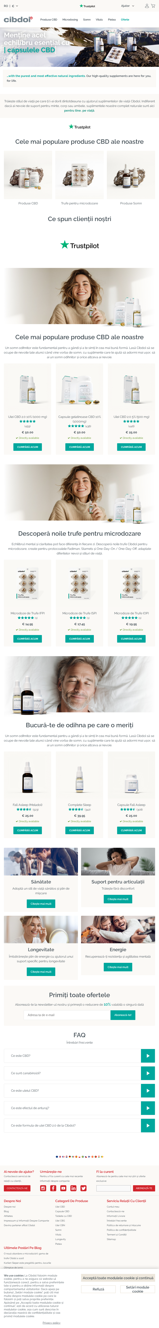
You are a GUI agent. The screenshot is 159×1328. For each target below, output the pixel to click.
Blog (6, 1211)
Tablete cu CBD (63, 1216)
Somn (58, 1230)
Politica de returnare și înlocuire (124, 1225)
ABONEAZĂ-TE (144, 1188)
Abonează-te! (122, 1014)
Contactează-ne (115, 1211)
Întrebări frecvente (117, 1220)
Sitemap (111, 1239)
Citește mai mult (41, 903)
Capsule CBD (62, 1211)
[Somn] (131, 175)
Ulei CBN (60, 1225)
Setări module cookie (137, 1289)
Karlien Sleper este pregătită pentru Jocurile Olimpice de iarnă (27, 1265)
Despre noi (10, 1206)
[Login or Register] (147, 6)
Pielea (58, 1244)
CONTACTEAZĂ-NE (17, 1188)
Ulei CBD (60, 1206)
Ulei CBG (60, 1220)
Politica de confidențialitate (121, 1230)
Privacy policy (51, 1322)
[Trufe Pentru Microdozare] (79, 175)
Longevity (60, 1239)
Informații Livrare (116, 1216)
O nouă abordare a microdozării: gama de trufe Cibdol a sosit (26, 1256)
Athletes (8, 1216)
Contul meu (113, 1206)
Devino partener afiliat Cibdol (19, 1225)
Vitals (58, 1234)
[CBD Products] (28, 175)
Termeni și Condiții (117, 1234)
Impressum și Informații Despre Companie (26, 1220)
